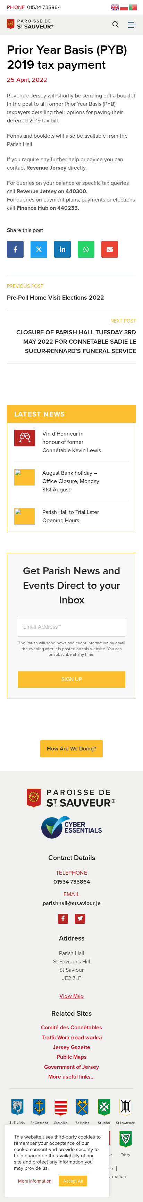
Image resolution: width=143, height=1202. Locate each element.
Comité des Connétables (71, 1027)
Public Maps (72, 1057)
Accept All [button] (73, 1181)
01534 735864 (34, 7)
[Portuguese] (133, 7)
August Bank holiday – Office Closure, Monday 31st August (70, 481)
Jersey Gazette (71, 1047)
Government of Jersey (71, 1067)
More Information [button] (34, 1181)
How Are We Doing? (71, 749)
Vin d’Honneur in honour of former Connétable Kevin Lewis (71, 442)
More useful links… (71, 1077)
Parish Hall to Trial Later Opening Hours (70, 516)
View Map (71, 996)
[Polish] (124, 7)
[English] (115, 7)
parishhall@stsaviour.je (72, 903)
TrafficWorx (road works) (72, 1037)
